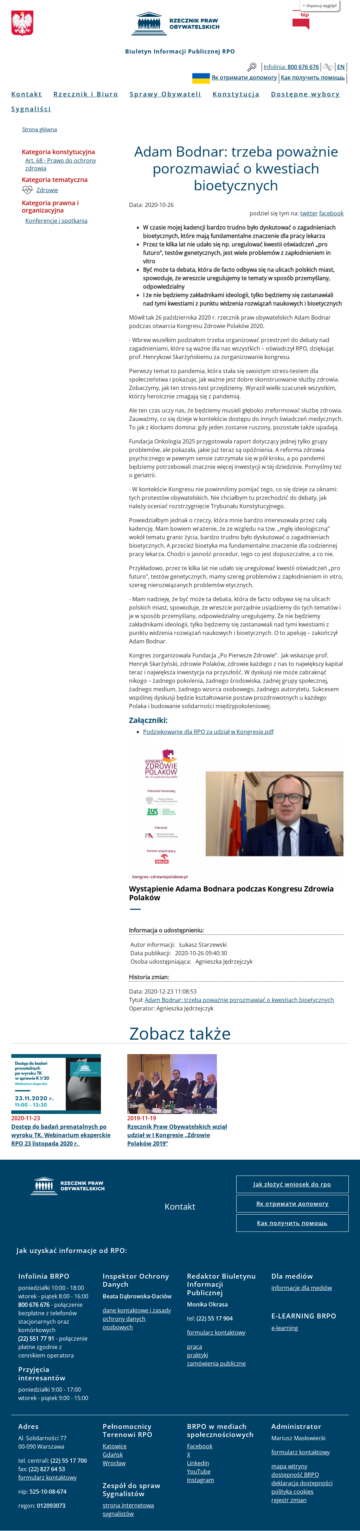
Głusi (328, 67)
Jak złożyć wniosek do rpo (292, 1184)
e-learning (284, 1328)
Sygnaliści (31, 109)
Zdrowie (47, 190)
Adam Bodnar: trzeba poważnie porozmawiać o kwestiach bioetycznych (239, 1000)
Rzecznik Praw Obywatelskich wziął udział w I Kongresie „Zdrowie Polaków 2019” (177, 1135)
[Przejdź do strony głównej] (180, 24)
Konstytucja (236, 94)
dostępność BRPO (295, 1475)
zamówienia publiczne (216, 1363)
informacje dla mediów (301, 1288)
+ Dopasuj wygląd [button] (319, 5)
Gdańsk (113, 1454)
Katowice (115, 1446)
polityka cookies (292, 1491)
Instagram (200, 1480)
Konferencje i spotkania (56, 221)
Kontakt (26, 94)
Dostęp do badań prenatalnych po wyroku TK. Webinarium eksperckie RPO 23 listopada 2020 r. (60, 1135)
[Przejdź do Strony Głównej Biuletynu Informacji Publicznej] (300, 20)
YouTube (199, 1471)
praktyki (197, 1355)
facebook (331, 213)
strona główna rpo (67, 1187)
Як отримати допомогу (292, 1204)
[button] (145, 830)
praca (194, 1346)
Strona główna (39, 129)
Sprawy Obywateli (165, 94)
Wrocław (114, 1463)
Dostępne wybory (305, 94)
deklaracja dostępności (302, 1483)
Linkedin (198, 1463)
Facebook (199, 1446)
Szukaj (252, 67)
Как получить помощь (292, 1223)
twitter (309, 213)
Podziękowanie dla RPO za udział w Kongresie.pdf (208, 732)
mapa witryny (289, 1466)
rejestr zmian (289, 1500)
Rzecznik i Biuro (85, 94)
